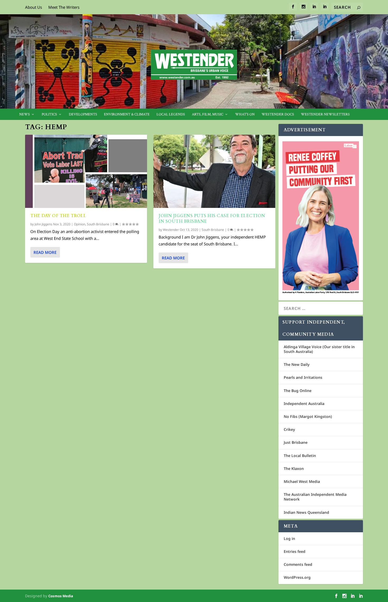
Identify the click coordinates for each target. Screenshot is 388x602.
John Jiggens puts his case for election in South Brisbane (212, 218)
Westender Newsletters (325, 114)
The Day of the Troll (58, 216)
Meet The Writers (63, 7)
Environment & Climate (127, 114)
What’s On (245, 114)
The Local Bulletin (300, 455)
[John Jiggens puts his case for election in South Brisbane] (214, 171)
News (24, 114)
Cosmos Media (60, 596)
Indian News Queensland (306, 512)
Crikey (289, 429)
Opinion (79, 224)
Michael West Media (302, 481)
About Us (33, 7)
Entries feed (294, 551)
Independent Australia (304, 403)
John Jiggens (43, 224)
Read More (45, 252)
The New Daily (297, 364)
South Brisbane (98, 224)
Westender (171, 229)
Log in (289, 538)
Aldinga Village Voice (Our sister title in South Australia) (319, 349)
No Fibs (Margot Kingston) (308, 416)
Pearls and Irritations (303, 377)
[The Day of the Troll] (86, 171)
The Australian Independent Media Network (315, 497)
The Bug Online (297, 390)
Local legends (171, 114)
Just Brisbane (295, 442)
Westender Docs (278, 114)
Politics (49, 114)
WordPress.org (297, 577)
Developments (83, 114)
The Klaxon (294, 468)
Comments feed (298, 564)
